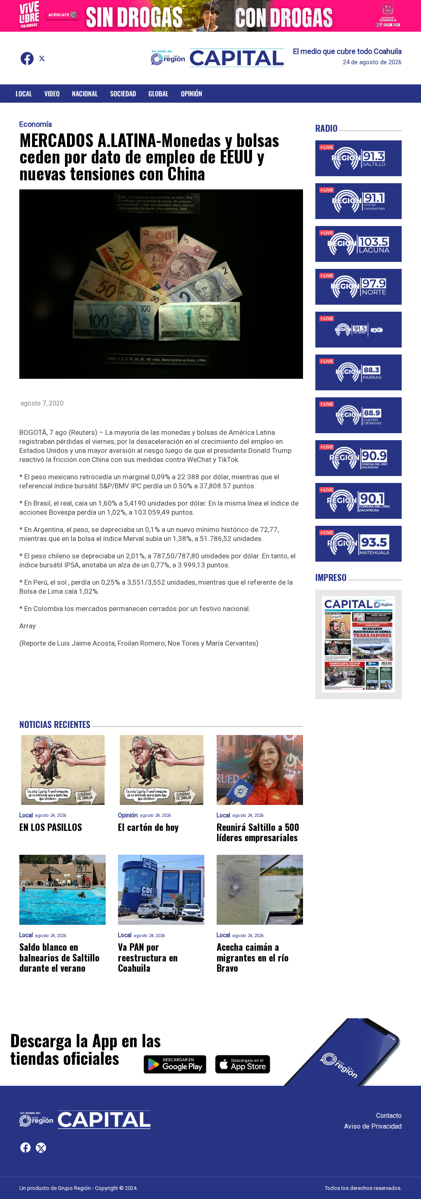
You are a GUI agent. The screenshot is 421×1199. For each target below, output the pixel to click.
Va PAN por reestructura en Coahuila (148, 957)
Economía (35, 124)
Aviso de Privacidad (373, 1126)
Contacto (389, 1116)
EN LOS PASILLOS (50, 827)
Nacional (85, 93)
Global (158, 93)
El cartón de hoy (148, 827)
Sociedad (123, 93)
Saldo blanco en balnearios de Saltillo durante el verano (59, 957)
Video (52, 93)
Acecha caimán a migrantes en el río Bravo (253, 957)
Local (24, 93)
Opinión (191, 93)
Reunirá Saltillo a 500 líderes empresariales (258, 832)
